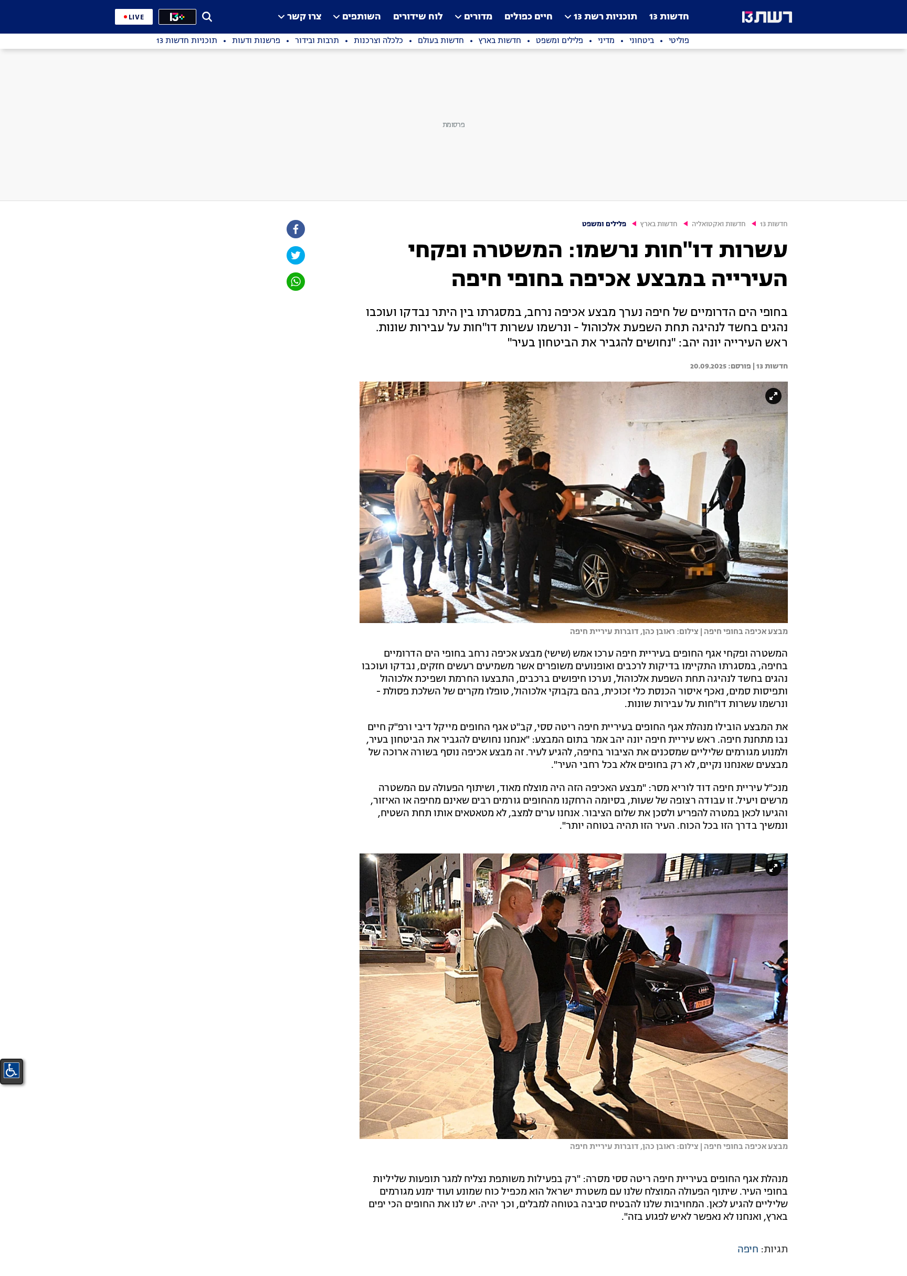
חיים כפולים (528, 17)
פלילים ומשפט (604, 224)
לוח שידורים (418, 17)
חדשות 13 (669, 17)
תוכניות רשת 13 (605, 17)
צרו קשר (304, 17)
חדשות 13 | (769, 366)
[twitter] (295, 255)
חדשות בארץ (659, 224)
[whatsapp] (295, 281)
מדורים (478, 17)
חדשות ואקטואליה (719, 224)
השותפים (361, 17)
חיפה (747, 1249)
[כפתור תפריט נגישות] (11, 1070)
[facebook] (295, 229)
